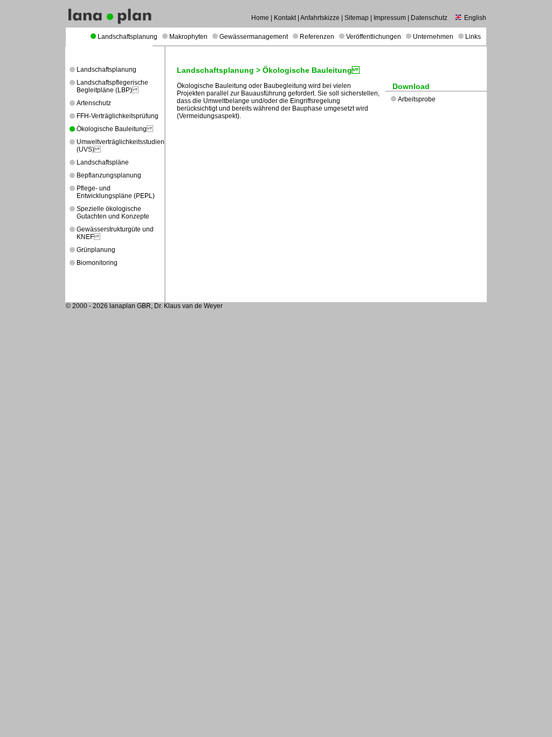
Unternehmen (433, 36)
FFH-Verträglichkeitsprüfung (117, 116)
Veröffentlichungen (373, 36)
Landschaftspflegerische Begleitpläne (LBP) (112, 86)
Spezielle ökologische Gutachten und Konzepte (113, 212)
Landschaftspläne (103, 162)
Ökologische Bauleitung (115, 129)
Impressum (390, 18)
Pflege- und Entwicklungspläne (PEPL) (116, 192)
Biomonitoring (97, 263)
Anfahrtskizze (320, 18)
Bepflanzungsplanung (109, 175)
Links (473, 36)
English (475, 18)
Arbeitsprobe (417, 99)
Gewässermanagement (253, 36)
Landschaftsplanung (127, 36)
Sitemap (356, 18)
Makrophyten (188, 36)
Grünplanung (96, 250)
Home (260, 18)
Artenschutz (94, 103)
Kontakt (285, 18)
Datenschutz (429, 18)
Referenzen (317, 36)
